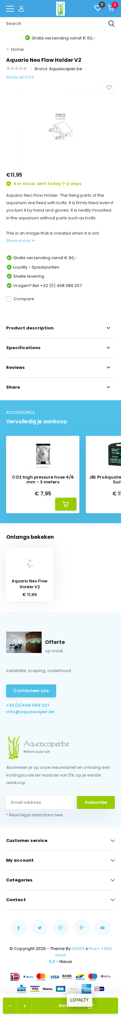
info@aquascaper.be (30, 712)
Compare (24, 299)
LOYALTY (79, 1000)
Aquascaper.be (65, 69)
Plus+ (94, 948)
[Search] (111, 23)
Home (17, 49)
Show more (18, 241)
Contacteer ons (31, 691)
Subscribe (96, 802)
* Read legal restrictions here (34, 815)
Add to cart (72, 1005)
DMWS (78, 948)
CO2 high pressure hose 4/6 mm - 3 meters (43, 480)
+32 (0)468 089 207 (28, 705)
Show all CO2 (20, 77)
